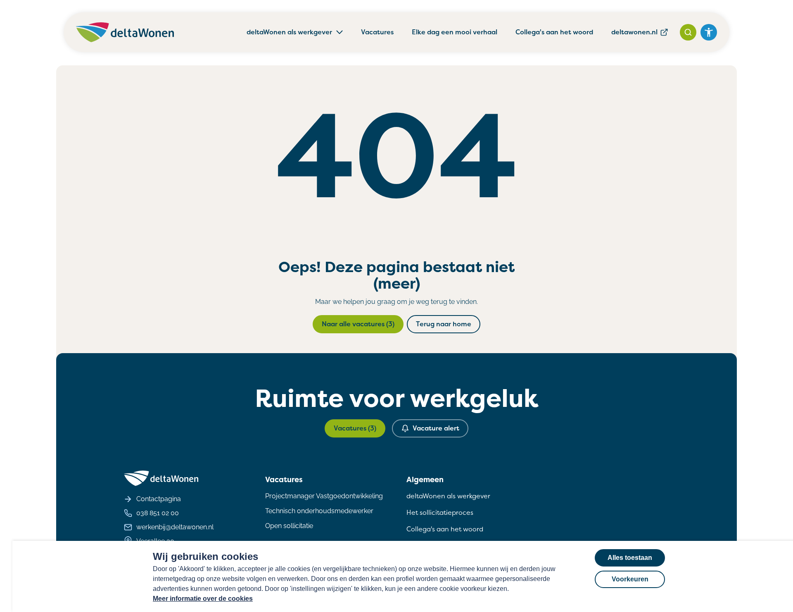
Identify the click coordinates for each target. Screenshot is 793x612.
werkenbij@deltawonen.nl (175, 527)
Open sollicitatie (289, 526)
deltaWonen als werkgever (448, 496)
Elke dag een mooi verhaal (454, 32)
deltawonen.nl (634, 32)
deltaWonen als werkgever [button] (289, 32)
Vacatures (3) (355, 428)
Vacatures (377, 32)
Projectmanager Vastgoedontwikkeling (324, 496)
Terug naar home (443, 324)
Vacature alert (436, 428)
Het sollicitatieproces (439, 512)
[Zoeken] (688, 32)
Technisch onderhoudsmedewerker (319, 511)
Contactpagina (158, 499)
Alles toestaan (630, 557)
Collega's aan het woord (554, 32)
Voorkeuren (630, 579)
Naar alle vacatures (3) (358, 324)
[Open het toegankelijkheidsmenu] (708, 32)
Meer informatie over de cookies (203, 598)
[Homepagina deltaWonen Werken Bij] (125, 32)
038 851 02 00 (157, 513)
